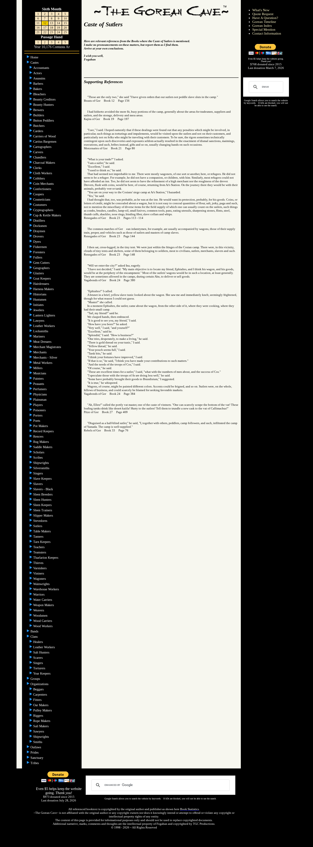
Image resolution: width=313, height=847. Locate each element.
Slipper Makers (43, 515)
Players (38, 405)
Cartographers (42, 147)
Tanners (38, 536)
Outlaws (36, 747)
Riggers (38, 715)
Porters (38, 415)
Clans (34, 636)
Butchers (39, 126)
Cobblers (39, 178)
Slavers (38, 484)
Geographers (41, 268)
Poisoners (40, 410)
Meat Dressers (42, 341)
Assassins (39, 78)
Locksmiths (41, 331)
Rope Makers (42, 721)
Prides (34, 752)
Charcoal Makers (44, 162)
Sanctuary (37, 758)
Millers (38, 368)
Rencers (38, 436)
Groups (35, 679)
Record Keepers (44, 431)
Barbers (38, 83)
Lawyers (39, 320)
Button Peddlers (44, 120)
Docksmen (40, 226)
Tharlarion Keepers (46, 557)
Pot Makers (41, 426)
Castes (34, 62)
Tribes (35, 763)
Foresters (39, 252)
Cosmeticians (42, 199)
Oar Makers (41, 705)
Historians (40, 294)
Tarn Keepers (42, 542)
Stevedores (40, 521)
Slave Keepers (42, 478)
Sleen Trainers (43, 510)
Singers (38, 473)
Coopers (39, 194)
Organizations (39, 684)
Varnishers (40, 568)
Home (34, 57)
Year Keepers (42, 673)
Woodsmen (40, 615)
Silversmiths (41, 468)
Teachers (38, 547)
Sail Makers (41, 726)
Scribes (38, 457)
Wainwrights (41, 584)
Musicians (40, 373)
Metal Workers (43, 363)
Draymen (39, 231)
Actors (38, 73)
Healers (38, 642)
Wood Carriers (43, 621)
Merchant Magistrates (47, 347)
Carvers (38, 152)
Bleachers (40, 94)
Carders (38, 131)
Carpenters (40, 694)
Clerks (37, 168)
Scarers (38, 657)
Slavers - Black (43, 489)
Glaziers (39, 273)
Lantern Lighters (44, 315)
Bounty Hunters (44, 104)
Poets (37, 420)
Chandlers (40, 157)
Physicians (40, 394)
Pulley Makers (43, 710)
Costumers (40, 205)
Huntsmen (40, 299)
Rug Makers (41, 442)
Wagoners (40, 578)
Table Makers (42, 531)
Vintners (39, 573)
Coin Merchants (44, 183)
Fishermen (40, 247)
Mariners (39, 336)
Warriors (39, 594)
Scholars (39, 452)
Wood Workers (43, 626)
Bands (34, 631)
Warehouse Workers (46, 589)
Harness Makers (44, 289)
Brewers (39, 110)
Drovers (38, 236)
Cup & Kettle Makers (47, 215)
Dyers (37, 241)
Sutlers (38, 526)
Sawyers (39, 731)
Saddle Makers (43, 447)
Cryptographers (43, 210)
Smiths (38, 742)
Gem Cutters (41, 262)
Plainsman (40, 399)
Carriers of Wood (45, 136)
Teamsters (39, 552)
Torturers (39, 668)
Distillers (39, 220)
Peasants (39, 384)
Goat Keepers (42, 278)
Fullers (38, 257)
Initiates (38, 305)
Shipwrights (41, 463)
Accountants (41, 68)
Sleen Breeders (43, 494)
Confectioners (42, 189)
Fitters (37, 700)
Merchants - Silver (45, 357)
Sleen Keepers (42, 505)
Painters (38, 378)
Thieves (38, 563)
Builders (39, 115)
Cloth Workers (43, 173)
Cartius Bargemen (45, 141)
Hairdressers (41, 284)
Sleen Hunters (42, 499)
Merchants (40, 352)
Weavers (39, 610)
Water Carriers (43, 600)
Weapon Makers (44, 605)
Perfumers (40, 389)
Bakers (38, 89)
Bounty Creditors (44, 99)
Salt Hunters (41, 652)
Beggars (38, 689)
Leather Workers (44, 326)
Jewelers (39, 310)
